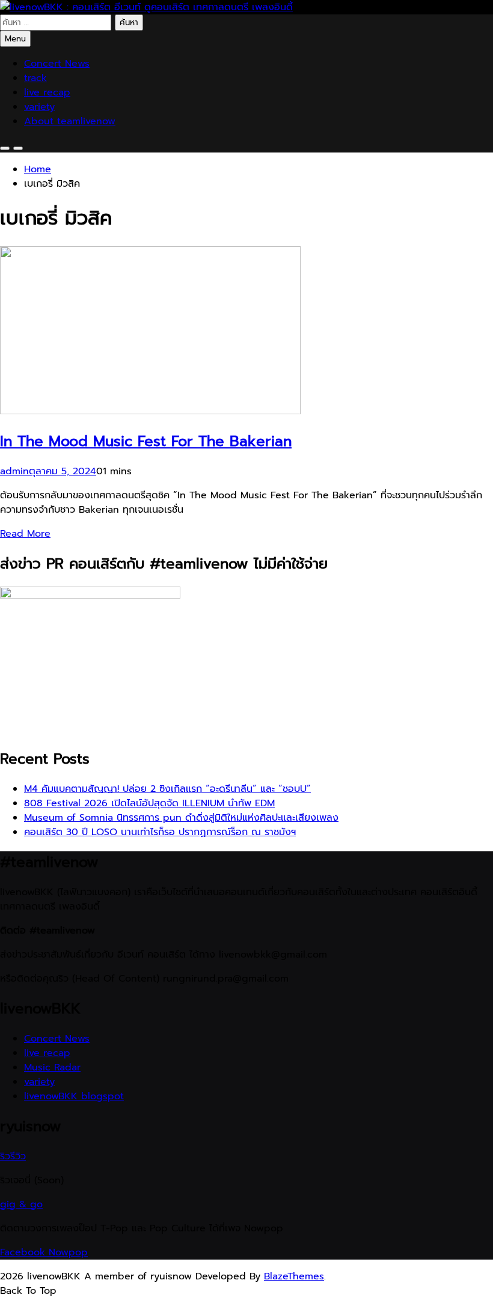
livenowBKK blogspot (74, 1096)
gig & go (21, 1204)
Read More (25, 534)
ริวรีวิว (13, 1156)
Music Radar (52, 1067)
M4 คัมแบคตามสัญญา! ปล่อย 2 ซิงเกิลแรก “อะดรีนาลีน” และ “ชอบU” (167, 789)
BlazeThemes (294, 1276)
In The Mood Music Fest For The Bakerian (146, 441)
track (35, 78)
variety (39, 107)
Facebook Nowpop (44, 1252)
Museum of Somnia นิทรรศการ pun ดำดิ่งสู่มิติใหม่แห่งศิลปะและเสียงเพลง (181, 817)
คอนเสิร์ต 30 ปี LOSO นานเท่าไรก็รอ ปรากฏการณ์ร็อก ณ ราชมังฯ (160, 832)
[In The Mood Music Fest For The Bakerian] (150, 411)
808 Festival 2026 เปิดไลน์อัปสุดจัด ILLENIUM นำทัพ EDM (149, 803)
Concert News (57, 63)
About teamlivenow (69, 121)
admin (14, 471)
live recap (47, 92)
